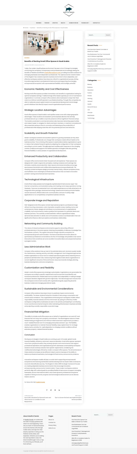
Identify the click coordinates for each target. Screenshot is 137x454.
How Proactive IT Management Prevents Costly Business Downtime (81, 433)
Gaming (90, 98)
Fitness (90, 95)
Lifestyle (55, 22)
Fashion (47, 22)
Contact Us (96, 22)
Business (38, 22)
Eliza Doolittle (40, 65)
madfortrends (40, 382)
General (90, 101)
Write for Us (52, 428)
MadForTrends (29, 419)
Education (90, 90)
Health (63, 22)
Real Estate (91, 115)
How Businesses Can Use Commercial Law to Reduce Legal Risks (80, 426)
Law (89, 110)
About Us (51, 419)
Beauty (90, 84)
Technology (85, 22)
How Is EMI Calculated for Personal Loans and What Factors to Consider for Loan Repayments (37, 399)
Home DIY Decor (73, 22)
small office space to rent (52, 73)
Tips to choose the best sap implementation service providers (68, 398)
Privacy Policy (52, 425)
